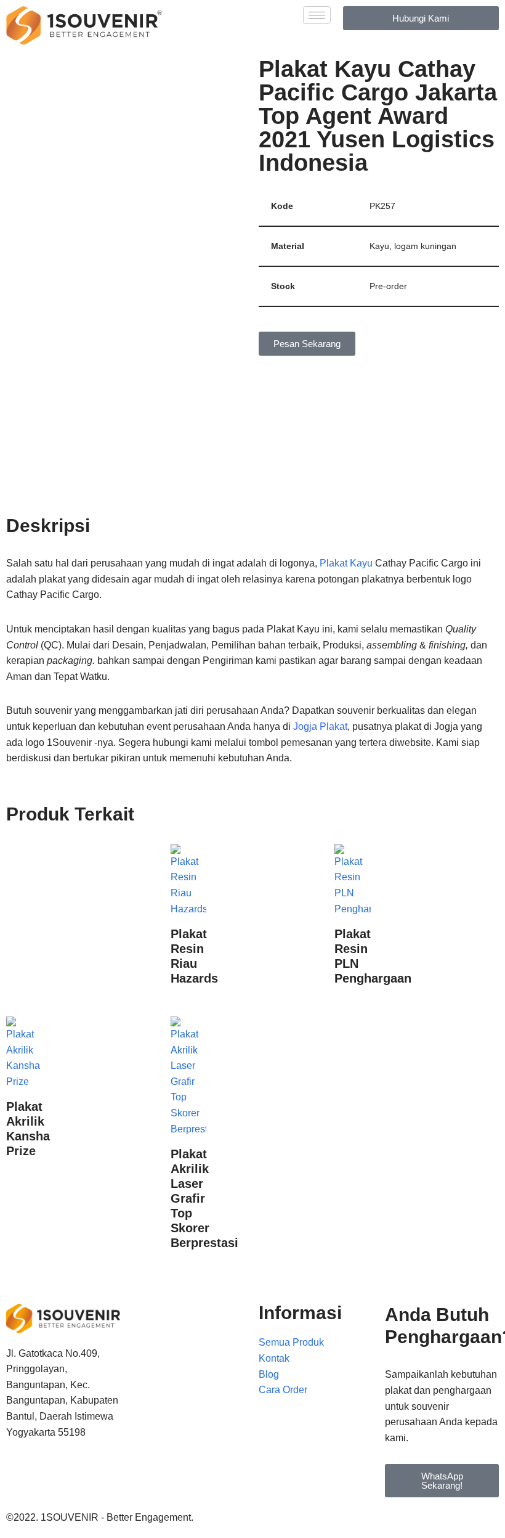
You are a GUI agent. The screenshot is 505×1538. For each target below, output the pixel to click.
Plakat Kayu (346, 563)
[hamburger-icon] (317, 15)
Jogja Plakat (320, 726)
